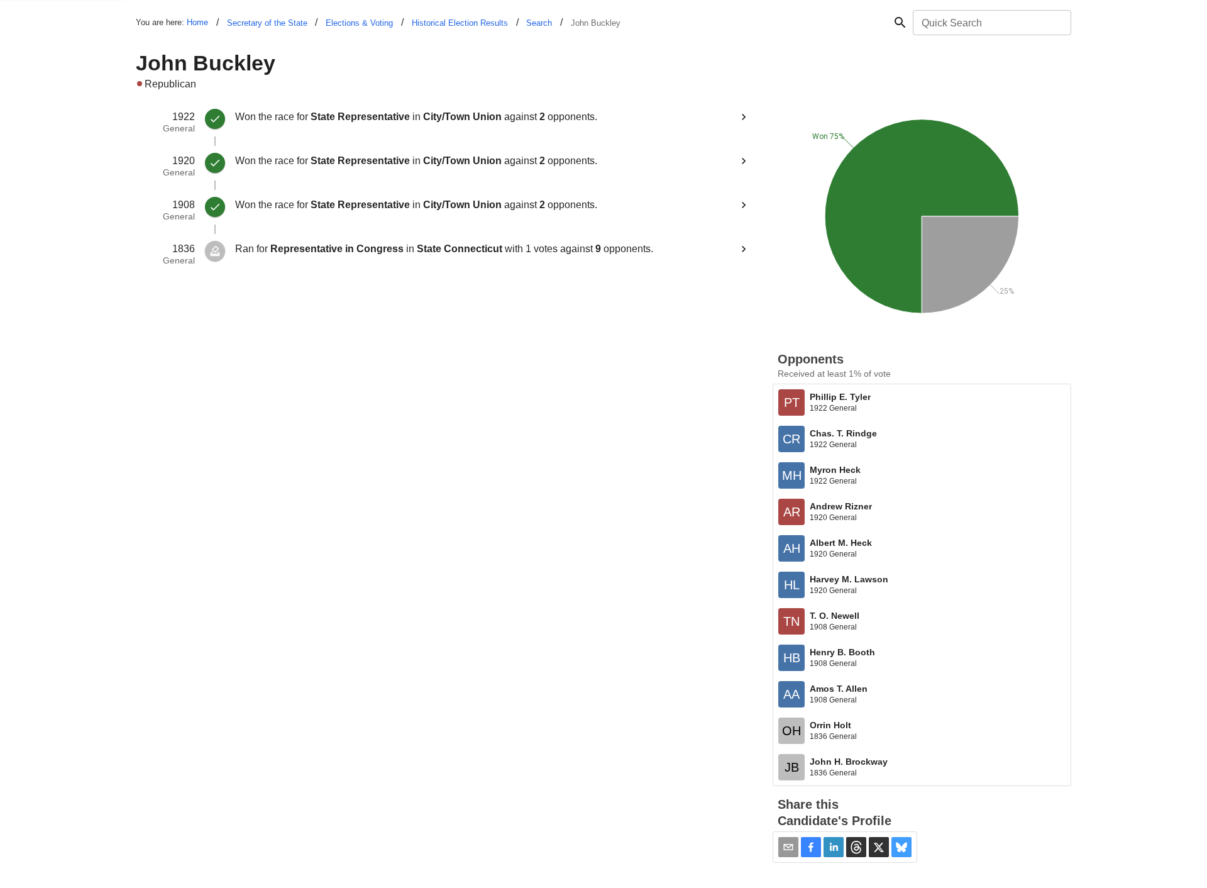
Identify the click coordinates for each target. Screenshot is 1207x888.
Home (197, 22)
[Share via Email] (788, 847)
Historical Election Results (460, 23)
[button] (811, 847)
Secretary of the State (267, 23)
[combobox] (991, 22)
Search (539, 23)
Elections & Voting (359, 23)
